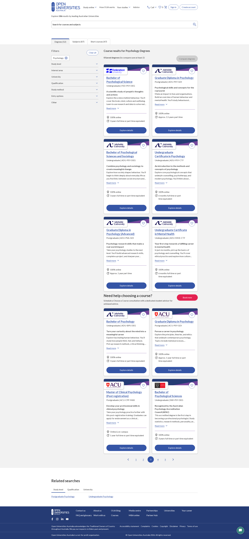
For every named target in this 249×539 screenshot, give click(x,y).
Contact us (80, 510)
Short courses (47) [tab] (99, 41)
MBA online (134, 515)
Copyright (164, 526)
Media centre (135, 510)
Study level (56, 64)
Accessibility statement (129, 526)
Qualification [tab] (73, 489)
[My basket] (165, 7)
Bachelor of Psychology (120, 321)
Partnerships (152, 510)
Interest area (57, 70)
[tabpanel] (124, 256)
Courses (114, 515)
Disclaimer (174, 526)
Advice (136, 7)
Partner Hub (152, 515)
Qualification (57, 83)
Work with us (99, 515)
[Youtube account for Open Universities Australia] (67, 519)
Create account (189, 7)
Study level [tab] (58, 489)
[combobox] (124, 24)
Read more (111, 108)
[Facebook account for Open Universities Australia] (52, 519)
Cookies (155, 526)
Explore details (126, 130)
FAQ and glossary (84, 515)
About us (97, 510)
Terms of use (192, 526)
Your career (187, 510)
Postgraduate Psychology (63, 496)
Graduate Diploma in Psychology (174, 77)
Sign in (173, 7)
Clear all (92, 52)
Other (54, 102)
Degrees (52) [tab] (60, 41)
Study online (88, 7)
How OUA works (107, 7)
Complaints (145, 526)
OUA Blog (116, 510)
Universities (169, 510)
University (56, 76)
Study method (57, 89)
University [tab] (88, 489)
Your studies (122, 7)
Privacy (182, 526)
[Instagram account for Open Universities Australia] (57, 519)
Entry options (57, 96)
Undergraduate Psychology (101, 496)
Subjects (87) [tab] (78, 41)
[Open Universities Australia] (65, 11)
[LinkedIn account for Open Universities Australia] (62, 519)
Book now (187, 297)
